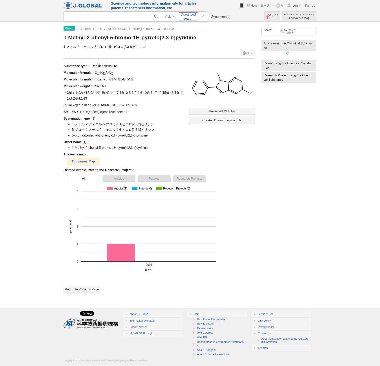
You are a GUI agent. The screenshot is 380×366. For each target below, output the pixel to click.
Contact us (264, 333)
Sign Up (309, 5)
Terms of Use (266, 314)
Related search (206, 328)
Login (296, 5)
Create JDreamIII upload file (221, 120)
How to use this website (211, 319)
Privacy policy (266, 327)
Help (254, 5)
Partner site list (138, 327)
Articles (119, 178)
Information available (142, 320)
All (83, 178)
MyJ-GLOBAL (205, 332)
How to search (205, 323)
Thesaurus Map (83, 161)
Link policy (264, 320)
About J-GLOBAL (140, 314)
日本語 (265, 5)
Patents (154, 178)
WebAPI (202, 337)
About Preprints (206, 349)
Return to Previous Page (82, 289)
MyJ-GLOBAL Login (141, 333)
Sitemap (263, 348)
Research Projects (189, 178)
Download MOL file (222, 111)
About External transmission (213, 354)
